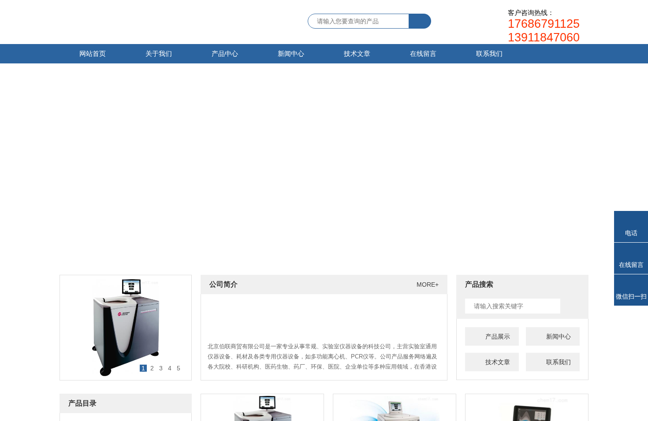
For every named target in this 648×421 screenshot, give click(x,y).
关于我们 (158, 53)
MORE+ (428, 284)
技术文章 (357, 53)
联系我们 (489, 53)
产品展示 (497, 336)
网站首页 (92, 53)
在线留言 (423, 53)
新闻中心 (291, 53)
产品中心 (225, 53)
